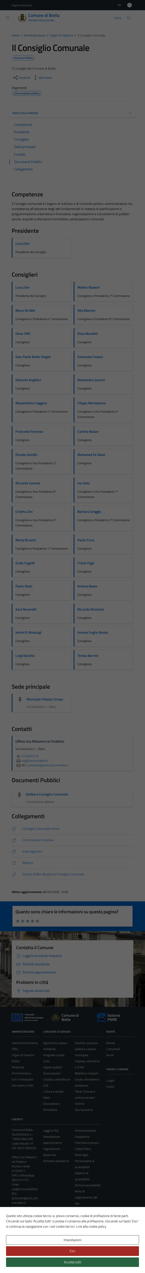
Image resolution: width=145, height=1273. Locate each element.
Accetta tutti (72, 1262)
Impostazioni (73, 1239)
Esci (72, 1250)
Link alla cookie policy (91, 1226)
